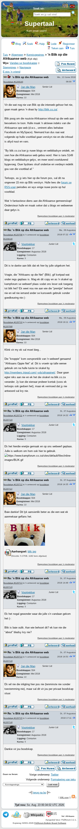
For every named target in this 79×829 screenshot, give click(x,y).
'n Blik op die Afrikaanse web (30, 77)
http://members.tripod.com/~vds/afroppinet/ (29, 372)
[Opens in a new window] (65, 6)
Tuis (72, 48)
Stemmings (9, 67)
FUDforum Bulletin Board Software (50, 823)
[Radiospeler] (72, 7)
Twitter (55, 774)
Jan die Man (28, 87)
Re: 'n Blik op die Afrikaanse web (28, 230)
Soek (29, 43)
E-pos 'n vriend (11, 71)
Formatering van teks (63, 779)
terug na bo (39, 792)
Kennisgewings (35, 54)
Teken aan (56, 48)
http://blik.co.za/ (47, 109)
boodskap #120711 (13, 415)
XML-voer (64, 797)
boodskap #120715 (13, 718)
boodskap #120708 (13, 235)
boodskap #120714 (13, 657)
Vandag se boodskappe (23, 63)
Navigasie (25, 67)
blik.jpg (32, 551)
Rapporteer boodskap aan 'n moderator (56, 216)
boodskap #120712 (13, 484)
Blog (18, 43)
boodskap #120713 (13, 583)
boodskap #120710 (13, 322)
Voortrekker (28, 244)
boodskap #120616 (13, 82)
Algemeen (17, 54)
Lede (53, 43)
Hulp (41, 43)
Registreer (68, 43)
